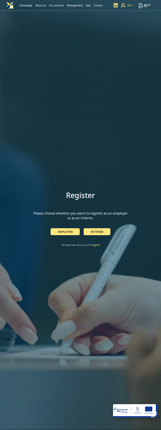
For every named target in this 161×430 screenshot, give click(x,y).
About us (40, 5)
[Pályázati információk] (135, 410)
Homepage (25, 5)
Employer (65, 232)
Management (75, 5)
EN (129, 5)
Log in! (95, 245)
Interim (97, 232)
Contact (98, 5)
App (88, 5)
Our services (56, 5)
